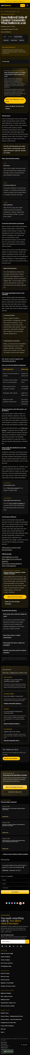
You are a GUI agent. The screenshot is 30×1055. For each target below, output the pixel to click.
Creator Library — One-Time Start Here (11, 1019)
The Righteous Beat (6, 966)
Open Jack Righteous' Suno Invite (15, 100)
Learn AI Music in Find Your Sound (15, 107)
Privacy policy (4, 1044)
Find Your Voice (5, 976)
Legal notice (3, 1053)
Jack (6, 5)
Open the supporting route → (12, 740)
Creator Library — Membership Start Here (12, 1016)
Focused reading (18, 36)
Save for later (14, 40)
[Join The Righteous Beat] (27, 942)
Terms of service (4, 1045)
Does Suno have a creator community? (11, 636)
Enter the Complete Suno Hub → (15, 787)
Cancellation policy (5, 1051)
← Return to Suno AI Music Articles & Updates (15, 854)
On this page (5, 61)
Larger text (6, 40)
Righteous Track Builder (7, 983)
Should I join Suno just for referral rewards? (14, 651)
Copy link (21, 40)
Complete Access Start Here (8, 1022)
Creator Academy (5, 960)
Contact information (5, 1049)
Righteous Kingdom (6, 993)
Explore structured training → (12, 723)
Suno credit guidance (9, 566)
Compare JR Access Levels (8, 986)
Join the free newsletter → (11, 758)
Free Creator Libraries (7, 963)
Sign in (2, 1032)
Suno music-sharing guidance (12, 563)
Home (2, 11)
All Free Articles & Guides (8, 1006)
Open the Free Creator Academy (12, 603)
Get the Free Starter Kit (15, 792)
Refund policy (4, 1042)
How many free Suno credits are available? (14, 644)
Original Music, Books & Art (8, 1002)
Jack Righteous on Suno (10, 557)
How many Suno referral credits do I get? (15, 615)
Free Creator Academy (16, 503)
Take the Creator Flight (7, 953)
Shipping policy (4, 1047)
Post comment (15, 892)
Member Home (5, 1013)
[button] (1, 765)
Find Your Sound (12, 488)
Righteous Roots (5, 999)
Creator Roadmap (5, 956)
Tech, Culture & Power (7, 996)
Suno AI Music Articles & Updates (10, 11)
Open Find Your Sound (15, 597)
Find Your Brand (5, 979)
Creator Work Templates (7, 1025)
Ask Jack (22, 5)
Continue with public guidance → (13, 703)
